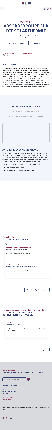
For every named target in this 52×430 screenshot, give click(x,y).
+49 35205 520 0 (7, 397)
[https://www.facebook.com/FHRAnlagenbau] (15, 418)
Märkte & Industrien (15, 54)
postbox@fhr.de (7, 399)
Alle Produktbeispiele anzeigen (35, 290)
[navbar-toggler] (2, 8)
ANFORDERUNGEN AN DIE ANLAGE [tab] (26, 106)
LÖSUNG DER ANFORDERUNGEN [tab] (26, 111)
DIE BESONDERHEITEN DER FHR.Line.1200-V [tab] (26, 117)
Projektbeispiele (27, 54)
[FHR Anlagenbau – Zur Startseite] (26, 3)
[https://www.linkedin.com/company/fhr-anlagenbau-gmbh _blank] (3, 418)
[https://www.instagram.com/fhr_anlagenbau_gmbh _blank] (7, 418)
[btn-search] (28, 379)
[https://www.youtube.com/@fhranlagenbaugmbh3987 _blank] (11, 418)
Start (6, 54)
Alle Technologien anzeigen (36, 350)
